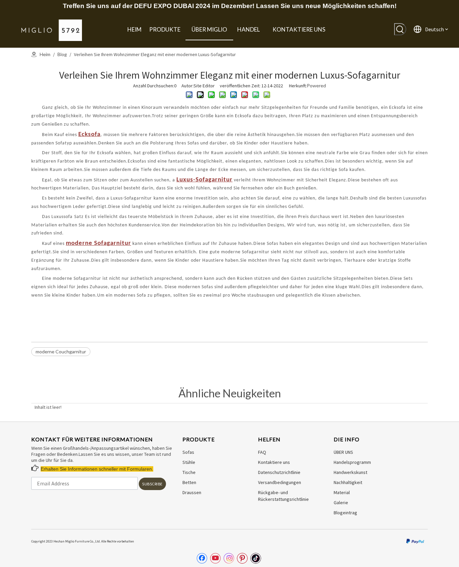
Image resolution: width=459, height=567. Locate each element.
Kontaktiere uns (274, 462)
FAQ (262, 452)
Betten (189, 482)
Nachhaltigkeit (348, 482)
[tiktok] (255, 558)
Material (342, 492)
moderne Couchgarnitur (61, 351)
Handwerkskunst (350, 472)
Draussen (191, 492)
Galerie (341, 502)
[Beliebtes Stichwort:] (400, 29)
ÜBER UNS (343, 452)
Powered (316, 85)
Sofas (188, 452)
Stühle (188, 462)
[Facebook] (202, 558)
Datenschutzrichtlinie (279, 472)
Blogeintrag (345, 513)
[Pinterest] (242, 558)
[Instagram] (228, 558)
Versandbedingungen (279, 482)
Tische (189, 472)
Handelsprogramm (352, 462)
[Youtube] (215, 558)
